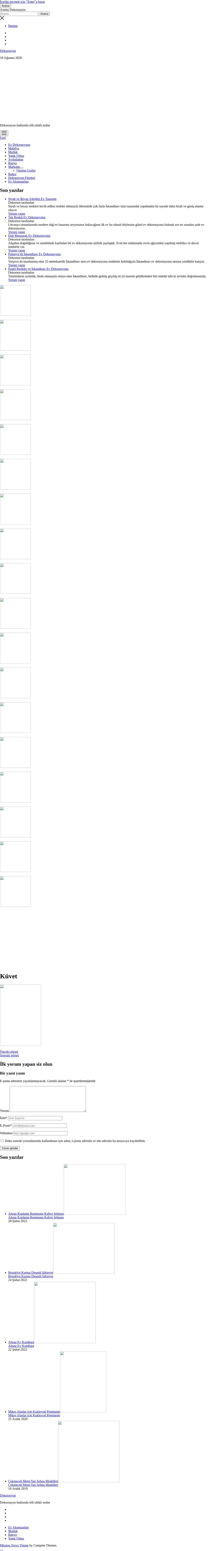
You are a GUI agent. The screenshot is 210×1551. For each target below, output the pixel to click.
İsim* (3, 1118)
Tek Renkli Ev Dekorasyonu (26, 217)
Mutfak (13, 152)
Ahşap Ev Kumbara (21, 1342)
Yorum (4, 1111)
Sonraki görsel (9, 1055)
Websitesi (6, 1133)
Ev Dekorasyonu (19, 144)
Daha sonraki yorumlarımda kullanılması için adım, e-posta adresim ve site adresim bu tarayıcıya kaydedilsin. (75, 1141)
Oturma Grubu (25, 170)
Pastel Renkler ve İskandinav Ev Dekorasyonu (38, 269)
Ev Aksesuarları (18, 181)
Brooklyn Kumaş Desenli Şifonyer (30, 1272)
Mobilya (13, 148)
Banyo (12, 163)
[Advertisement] (105, 91)
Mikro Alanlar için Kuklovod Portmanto (34, 1411)
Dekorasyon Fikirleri (21, 178)
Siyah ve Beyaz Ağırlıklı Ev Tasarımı (32, 199)
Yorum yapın (16, 213)
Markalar (14, 167)
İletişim (13, 26)
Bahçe (12, 174)
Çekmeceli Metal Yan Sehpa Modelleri (33, 1481)
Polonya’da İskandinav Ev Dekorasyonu (34, 254)
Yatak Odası (16, 155)
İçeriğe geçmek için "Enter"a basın (22, 1)
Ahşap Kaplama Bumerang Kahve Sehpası (36, 1213)
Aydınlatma (15, 159)
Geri (3, 137)
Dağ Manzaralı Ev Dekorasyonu (29, 235)
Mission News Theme (14, 1545)
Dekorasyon (8, 51)
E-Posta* (6, 1125)
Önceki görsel (9, 1051)
